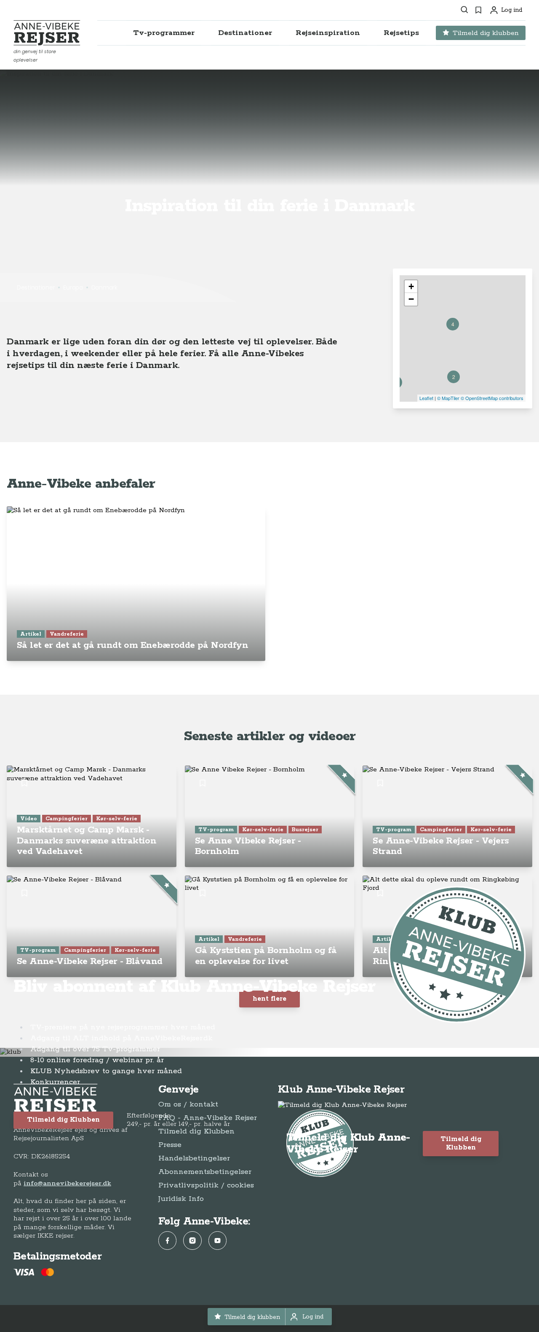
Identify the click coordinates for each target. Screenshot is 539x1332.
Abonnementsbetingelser (204, 1171)
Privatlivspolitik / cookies (206, 1185)
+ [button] (411, 286)
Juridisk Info (181, 1198)
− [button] (411, 299)
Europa (73, 287)
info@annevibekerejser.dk (67, 1183)
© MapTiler (448, 398)
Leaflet (426, 398)
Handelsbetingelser (194, 1158)
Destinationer (36, 287)
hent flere (269, 998)
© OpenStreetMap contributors (492, 398)
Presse (169, 1144)
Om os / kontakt (188, 1104)
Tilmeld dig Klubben (63, 1119)
